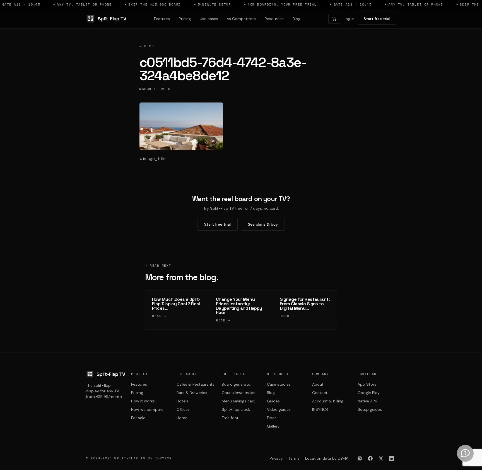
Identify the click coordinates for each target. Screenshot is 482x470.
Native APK (367, 401)
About (318, 384)
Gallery (273, 426)
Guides (273, 401)
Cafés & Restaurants (196, 384)
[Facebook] (370, 458)
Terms (294, 458)
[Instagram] (359, 458)
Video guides (279, 409)
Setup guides (370, 409)
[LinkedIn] (391, 458)
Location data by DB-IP (326, 458)
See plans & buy (263, 224)
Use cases (209, 18)
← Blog (146, 46)
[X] (380, 458)
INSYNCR (320, 409)
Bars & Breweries (192, 392)
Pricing (185, 18)
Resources (274, 18)
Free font (230, 417)
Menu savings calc (238, 401)
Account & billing (327, 401)
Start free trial (377, 18)
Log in (349, 18)
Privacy (276, 458)
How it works (143, 401)
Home (182, 417)
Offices (183, 409)
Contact (319, 392)
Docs (271, 417)
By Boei (465, 466)
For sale (138, 417)
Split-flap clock (236, 409)
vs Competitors (241, 18)
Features (162, 18)
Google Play (369, 392)
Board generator (237, 384)
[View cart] (334, 19)
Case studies (279, 384)
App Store (367, 384)
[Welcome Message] (465, 453)
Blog (296, 18)
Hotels (182, 401)
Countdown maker (239, 392)
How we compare (147, 409)
